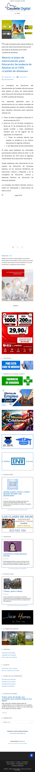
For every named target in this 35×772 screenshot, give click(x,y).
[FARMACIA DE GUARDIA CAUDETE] (17, 380)
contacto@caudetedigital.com (17, 733)
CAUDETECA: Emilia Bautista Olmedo (15, 555)
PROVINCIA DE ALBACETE (9, 679)
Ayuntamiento (9, 79)
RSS (26, 764)
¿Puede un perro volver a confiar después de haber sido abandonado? (16, 494)
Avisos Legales (11, 764)
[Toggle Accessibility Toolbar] (31, 755)
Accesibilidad (19, 764)
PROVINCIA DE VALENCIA (9, 684)
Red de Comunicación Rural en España (17, 743)
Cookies (18, 762)
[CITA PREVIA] (17, 365)
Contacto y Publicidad (17, 765)
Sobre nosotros (10, 762)
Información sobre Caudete (9, 668)
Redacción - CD (9, 77)
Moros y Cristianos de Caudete (10, 670)
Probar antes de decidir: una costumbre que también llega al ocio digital (17, 699)
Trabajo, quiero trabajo (12, 591)
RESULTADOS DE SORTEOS (9, 657)
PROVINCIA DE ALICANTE (8, 682)
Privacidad (24, 762)
